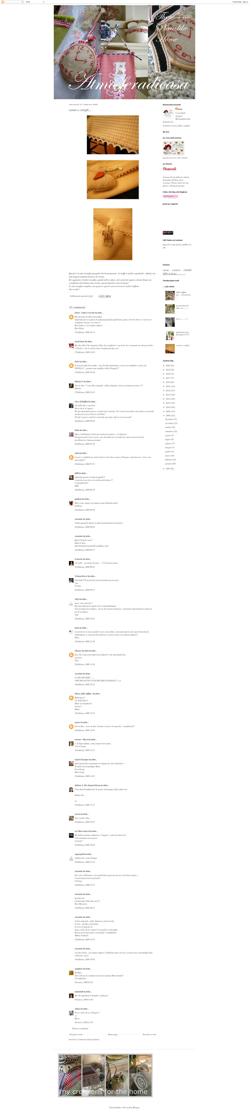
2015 (168, 386)
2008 (168, 415)
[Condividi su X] (104, 296)
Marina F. (79, 381)
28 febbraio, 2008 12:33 (85, 713)
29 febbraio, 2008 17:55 (85, 939)
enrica (77, 722)
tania (77, 627)
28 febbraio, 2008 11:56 (85, 664)
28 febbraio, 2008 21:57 (85, 884)
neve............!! (181, 318)
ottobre (168, 427)
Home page (112, 1034)
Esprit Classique (81, 759)
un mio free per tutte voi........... (182, 306)
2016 (168, 382)
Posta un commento (80, 1028)
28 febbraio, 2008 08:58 (85, 509)
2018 (168, 373)
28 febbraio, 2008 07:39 (85, 443)
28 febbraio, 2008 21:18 (85, 862)
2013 (168, 394)
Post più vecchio (149, 1034)
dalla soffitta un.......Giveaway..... (183, 294)
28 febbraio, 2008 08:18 (85, 489)
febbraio (169, 459)
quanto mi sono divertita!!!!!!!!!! (182, 333)
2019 (168, 369)
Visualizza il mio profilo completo (176, 125)
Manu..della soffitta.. (83, 693)
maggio (168, 447)
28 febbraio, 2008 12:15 (85, 684)
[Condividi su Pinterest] (109, 296)
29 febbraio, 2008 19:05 (85, 959)
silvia (77, 453)
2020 (168, 365)
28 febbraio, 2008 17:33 (85, 804)
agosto (168, 435)
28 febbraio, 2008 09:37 (85, 549)
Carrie (77, 814)
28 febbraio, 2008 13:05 (85, 730)
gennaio (168, 463)
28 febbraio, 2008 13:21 (85, 750)
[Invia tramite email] (100, 296)
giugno (168, 443)
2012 (168, 398)
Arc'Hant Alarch (82, 831)
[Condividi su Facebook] (107, 296)
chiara (77, 1008)
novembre (169, 423)
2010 (168, 407)
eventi (187, 269)
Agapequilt (79, 854)
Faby (77, 361)
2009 (168, 411)
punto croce (181, 274)
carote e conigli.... (183, 345)
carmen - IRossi (81, 739)
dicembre (169, 419)
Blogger (136, 1107)
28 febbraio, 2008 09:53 (85, 589)
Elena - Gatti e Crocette (85, 312)
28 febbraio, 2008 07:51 (85, 464)
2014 (168, 390)
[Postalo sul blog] (102, 296)
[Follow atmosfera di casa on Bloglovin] (170, 197)
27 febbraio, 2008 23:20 (85, 352)
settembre (169, 431)
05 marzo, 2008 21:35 (84, 1022)
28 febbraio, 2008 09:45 (85, 566)
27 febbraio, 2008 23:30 (85, 372)
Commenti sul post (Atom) (88, 1039)
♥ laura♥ (78, 559)
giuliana (78, 498)
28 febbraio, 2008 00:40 (85, 421)
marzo (168, 455)
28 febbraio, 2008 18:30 (85, 844)
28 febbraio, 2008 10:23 (85, 618)
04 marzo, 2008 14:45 (84, 999)
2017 (168, 378)
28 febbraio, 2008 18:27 (85, 822)
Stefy (77, 599)
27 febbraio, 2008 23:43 (85, 392)
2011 (168, 403)
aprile (168, 451)
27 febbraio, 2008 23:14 (85, 332)
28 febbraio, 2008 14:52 (85, 776)
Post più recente (76, 1034)
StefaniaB (79, 991)
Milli (77, 473)
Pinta (77, 430)
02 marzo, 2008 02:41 (84, 982)
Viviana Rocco (81, 576)
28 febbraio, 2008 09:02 (85, 526)
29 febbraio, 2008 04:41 (85, 907)
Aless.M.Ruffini (81, 401)
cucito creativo (171, 270)
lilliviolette (170, 273)
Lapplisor (79, 968)
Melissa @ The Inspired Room (87, 785)
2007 (168, 468)
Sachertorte (79, 341)
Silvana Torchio (81, 650)
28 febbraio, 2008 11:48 (85, 641)
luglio (167, 439)
